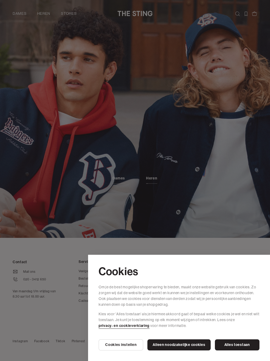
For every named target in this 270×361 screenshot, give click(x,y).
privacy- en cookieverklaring (124, 325)
